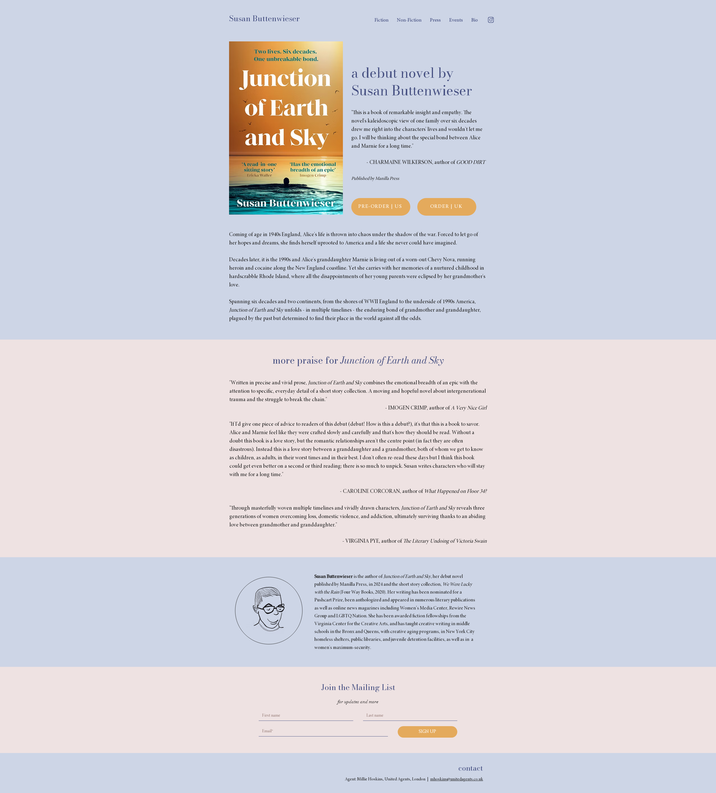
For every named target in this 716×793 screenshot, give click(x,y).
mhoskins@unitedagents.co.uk (456, 779)
